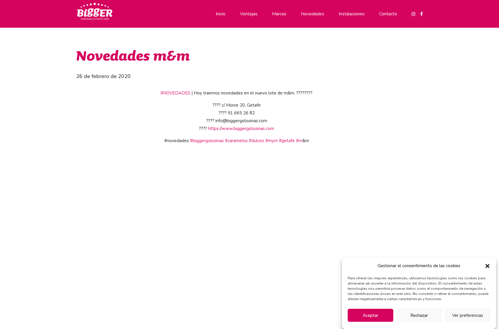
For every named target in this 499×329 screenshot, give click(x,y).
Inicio (221, 14)
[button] (487, 266)
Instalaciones (352, 14)
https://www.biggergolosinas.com (241, 128)
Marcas (279, 14)
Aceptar (370, 315)
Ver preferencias (467, 315)
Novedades (312, 14)
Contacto (388, 14)
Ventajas (249, 14)
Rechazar (419, 315)
